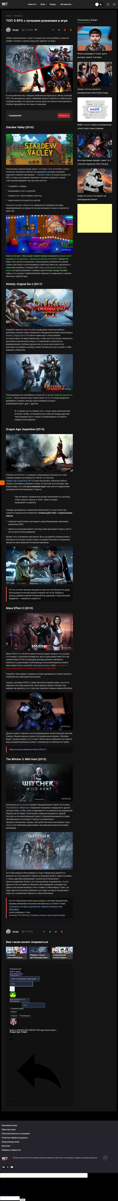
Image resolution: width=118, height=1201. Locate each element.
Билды (53, 4)
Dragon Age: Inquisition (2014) (20, 481)
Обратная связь (9, 1129)
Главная (9, 16)
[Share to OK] (71, 30)
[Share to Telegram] (59, 30)
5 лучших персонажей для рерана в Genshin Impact (14, 956)
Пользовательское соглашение (16, 1134)
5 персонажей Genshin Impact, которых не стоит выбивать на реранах (61, 956)
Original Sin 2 (41, 395)
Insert (22, 1200)
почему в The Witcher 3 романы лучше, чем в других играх (37, 915)
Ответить (5, 1195)
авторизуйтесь (16, 973)
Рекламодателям (9, 1125)
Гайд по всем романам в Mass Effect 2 (28, 749)
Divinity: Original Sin (15, 335)
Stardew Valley (44, 174)
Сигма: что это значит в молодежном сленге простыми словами (92, 92)
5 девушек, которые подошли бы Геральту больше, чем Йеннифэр (35, 908)
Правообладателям (10, 1142)
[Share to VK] (53, 30)
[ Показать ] (64, 115)
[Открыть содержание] (114, 4)
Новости (32, 4)
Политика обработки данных (15, 1138)
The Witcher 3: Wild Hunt (17, 807)
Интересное (65, 4)
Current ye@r (16, 1005)
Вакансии (6, 1146)
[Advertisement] (94, 218)
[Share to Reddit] (65, 30)
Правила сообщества (11, 1150)
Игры (43, 4)
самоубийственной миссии (35, 665)
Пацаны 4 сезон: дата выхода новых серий (39, 956)
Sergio (15, 30)
